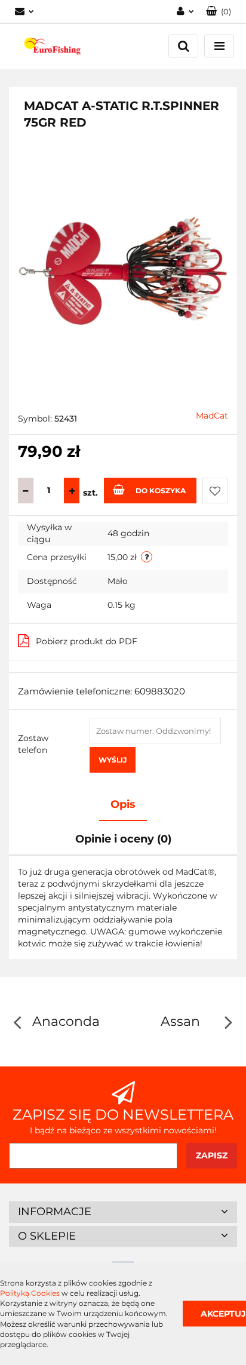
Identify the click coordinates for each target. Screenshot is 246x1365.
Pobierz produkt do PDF (86, 641)
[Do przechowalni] (215, 490)
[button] (218, 11)
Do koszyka (161, 490)
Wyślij (113, 759)
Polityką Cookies (30, 1293)
